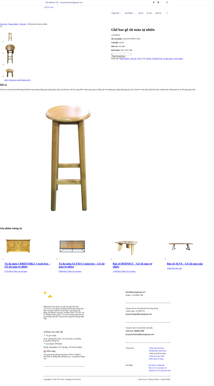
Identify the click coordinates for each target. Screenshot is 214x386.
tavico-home (178, 59)
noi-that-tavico (168, 59)
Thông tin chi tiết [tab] (15, 80)
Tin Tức (149, 13)
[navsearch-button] (167, 13)
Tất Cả (139, 59)
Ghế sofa (23, 24)
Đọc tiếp (179, 268)
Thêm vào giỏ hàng (118, 56)
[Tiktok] (63, 326)
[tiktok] (162, 2)
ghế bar (148, 59)
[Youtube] (167, 2)
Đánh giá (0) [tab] (26, 80)
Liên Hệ (158, 13)
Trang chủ (115, 13)
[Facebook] (153, 2)
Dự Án (140, 13)
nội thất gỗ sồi (157, 59)
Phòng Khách (13, 24)
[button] (1, 26)
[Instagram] (158, 2)
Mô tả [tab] (6, 80)
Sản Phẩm (129, 13)
